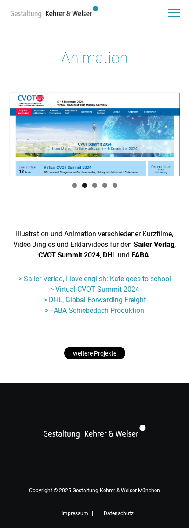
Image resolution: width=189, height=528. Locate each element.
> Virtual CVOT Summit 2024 (94, 289)
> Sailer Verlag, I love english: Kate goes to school (94, 279)
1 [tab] (74, 185)
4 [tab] (104, 185)
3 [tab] (94, 185)
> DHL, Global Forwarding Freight (95, 300)
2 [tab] (84, 185)
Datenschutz (119, 513)
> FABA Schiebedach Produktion (94, 310)
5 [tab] (115, 185)
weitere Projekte (94, 353)
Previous (20, 132)
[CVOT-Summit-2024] (95, 134)
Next (168, 132)
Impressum (75, 513)
